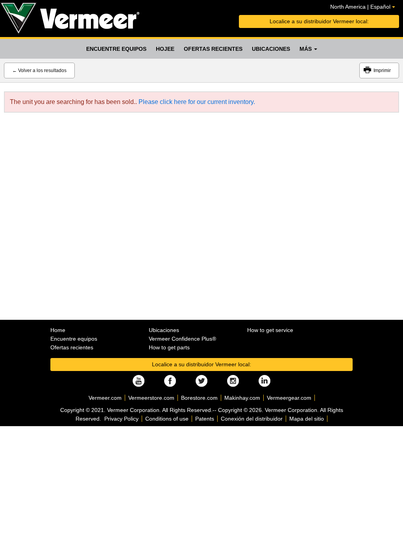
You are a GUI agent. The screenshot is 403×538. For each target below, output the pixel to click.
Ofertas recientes (213, 49)
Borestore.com (199, 398)
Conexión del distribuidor (252, 419)
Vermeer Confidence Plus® (182, 339)
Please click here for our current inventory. (197, 101)
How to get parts (169, 347)
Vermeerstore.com (151, 398)
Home (57, 330)
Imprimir (382, 70)
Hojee (165, 49)
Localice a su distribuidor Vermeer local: (319, 21)
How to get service (270, 330)
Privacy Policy (121, 419)
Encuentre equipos (116, 49)
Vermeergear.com (289, 398)
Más (306, 49)
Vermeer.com (105, 398)
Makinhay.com (242, 398)
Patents (204, 419)
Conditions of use (167, 419)
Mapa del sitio (306, 419)
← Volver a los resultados (39, 70)
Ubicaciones (271, 49)
